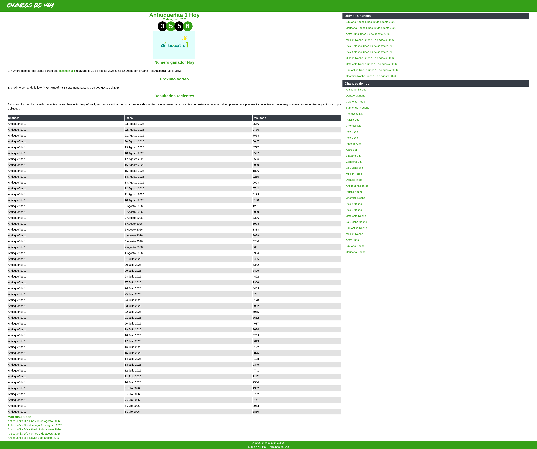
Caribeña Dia (354, 161)
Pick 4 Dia (352, 131)
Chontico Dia (353, 125)
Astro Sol (351, 149)
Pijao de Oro (353, 143)
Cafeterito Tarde (355, 101)
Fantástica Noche (356, 227)
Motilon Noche (354, 233)
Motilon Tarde (354, 173)
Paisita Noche (354, 191)
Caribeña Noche (356, 252)
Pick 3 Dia (352, 137)
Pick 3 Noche (354, 209)
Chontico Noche (355, 197)
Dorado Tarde (354, 179)
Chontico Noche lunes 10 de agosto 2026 (371, 76)
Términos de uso (278, 446)
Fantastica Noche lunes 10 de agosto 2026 (372, 70)
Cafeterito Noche (356, 215)
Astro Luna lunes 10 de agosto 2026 (368, 33)
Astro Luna (352, 239)
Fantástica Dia (354, 113)
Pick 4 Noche (354, 203)
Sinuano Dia (353, 155)
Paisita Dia (352, 119)
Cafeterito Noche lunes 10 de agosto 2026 (371, 64)
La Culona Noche (356, 221)
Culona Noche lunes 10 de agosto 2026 (370, 58)
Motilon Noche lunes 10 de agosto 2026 (370, 39)
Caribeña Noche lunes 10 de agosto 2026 (371, 27)
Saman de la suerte (357, 107)
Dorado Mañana (355, 95)
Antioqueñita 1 (66, 70)
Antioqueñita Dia (356, 89)
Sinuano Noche (355, 246)
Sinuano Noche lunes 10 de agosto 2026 (370, 21)
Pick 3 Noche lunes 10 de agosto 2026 (369, 45)
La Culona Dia (354, 167)
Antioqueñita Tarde (357, 185)
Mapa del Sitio (257, 446)
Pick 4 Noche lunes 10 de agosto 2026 (369, 51)
